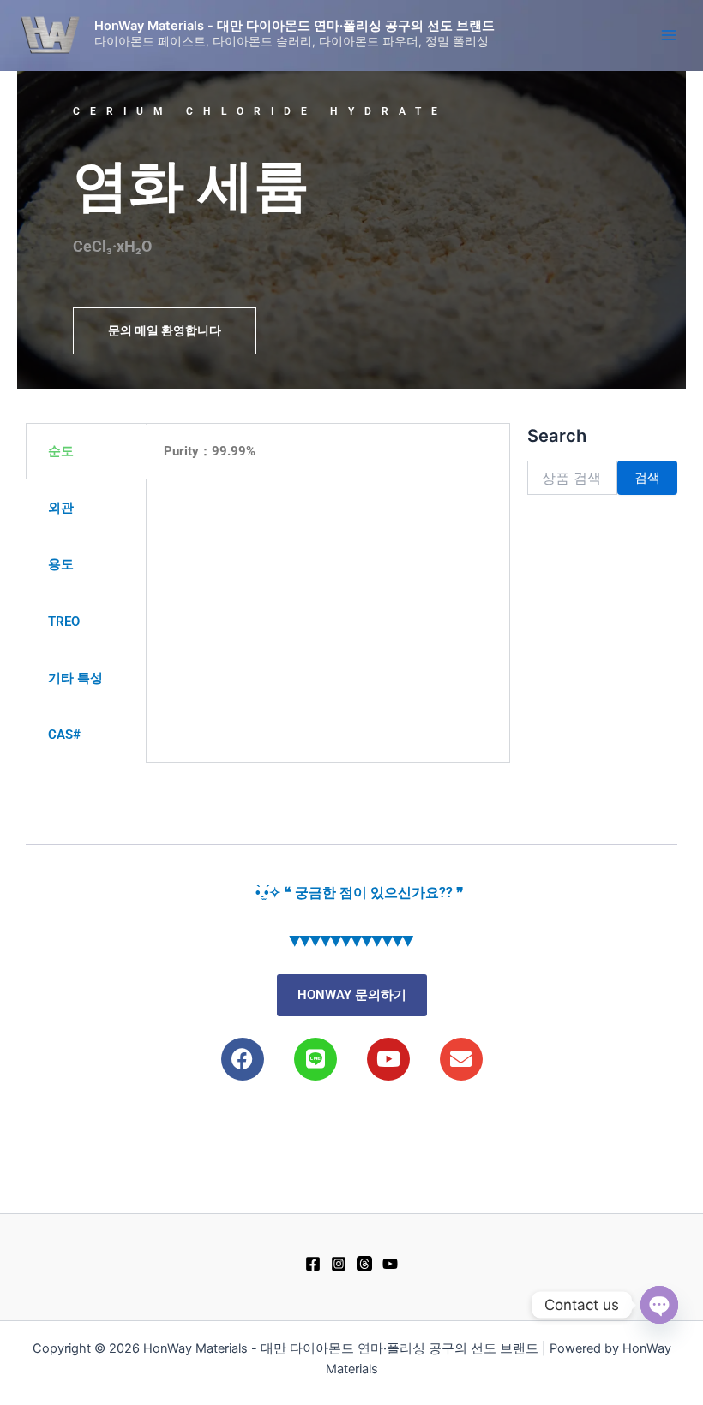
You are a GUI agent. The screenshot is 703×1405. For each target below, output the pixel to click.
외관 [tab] (61, 507)
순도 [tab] (61, 451)
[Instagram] (338, 1263)
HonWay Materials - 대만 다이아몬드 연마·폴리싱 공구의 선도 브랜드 (294, 25)
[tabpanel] (328, 462)
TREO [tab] (64, 621)
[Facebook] (313, 1263)
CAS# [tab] (64, 734)
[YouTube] (390, 1263)
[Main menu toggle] (669, 35)
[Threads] (364, 1263)
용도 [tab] (61, 564)
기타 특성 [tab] (75, 678)
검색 (647, 477)
